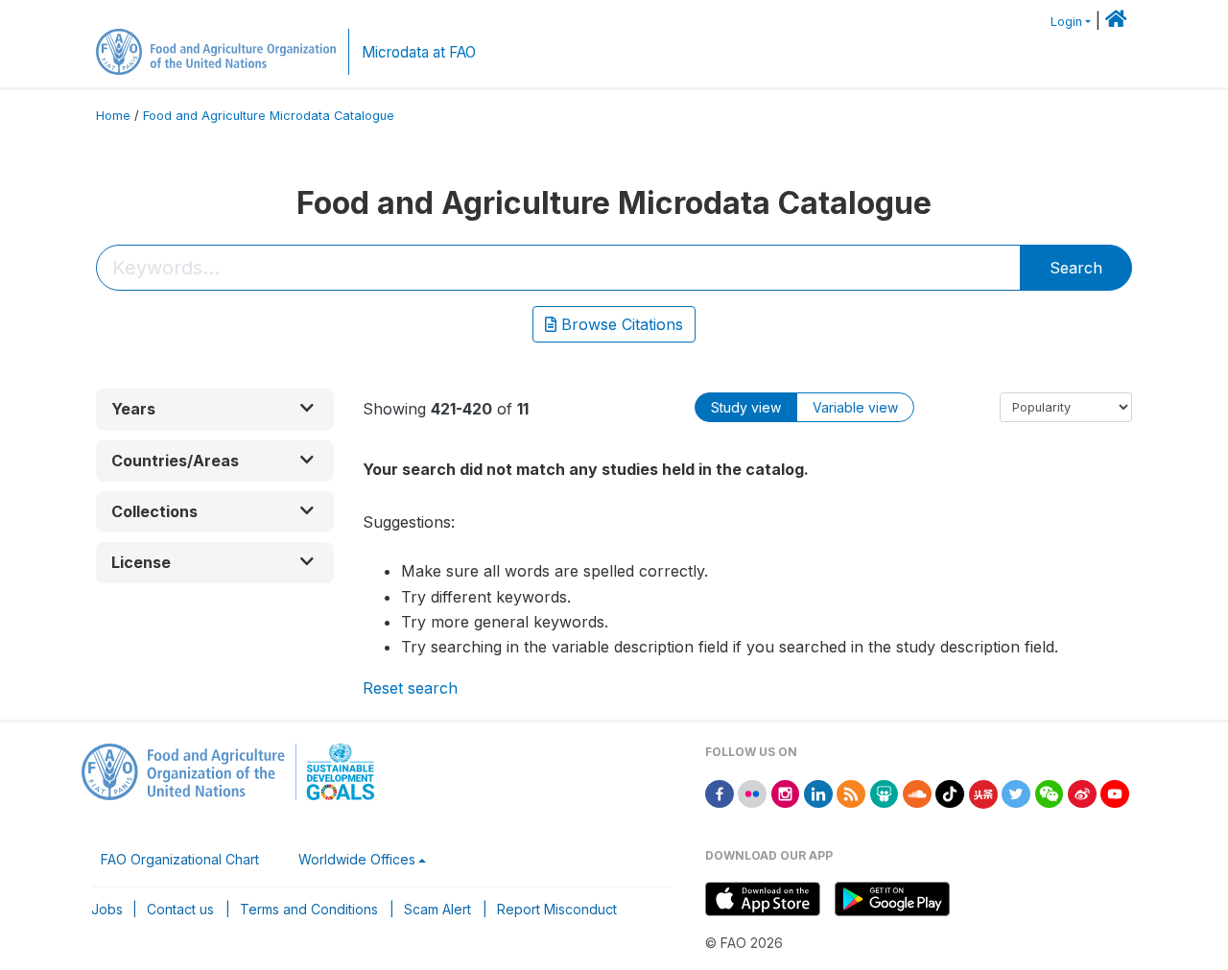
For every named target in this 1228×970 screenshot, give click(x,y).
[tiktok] (949, 793)
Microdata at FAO (419, 52)
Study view (746, 407)
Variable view (855, 407)
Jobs (107, 909)
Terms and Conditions (309, 909)
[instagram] (785, 793)
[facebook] (719, 793)
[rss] (851, 793)
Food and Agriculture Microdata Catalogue (268, 115)
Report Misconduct (557, 909)
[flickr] (752, 793)
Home (113, 115)
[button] (215, 409)
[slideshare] (884, 793)
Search (1076, 267)
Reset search (410, 688)
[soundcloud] (917, 793)
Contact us (180, 909)
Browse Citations (619, 324)
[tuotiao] (983, 793)
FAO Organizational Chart (180, 859)
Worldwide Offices (356, 859)
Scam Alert (437, 909)
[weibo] (1082, 793)
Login (1066, 21)
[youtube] (1114, 793)
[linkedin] (818, 793)
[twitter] (1016, 793)
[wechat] (1049, 793)
